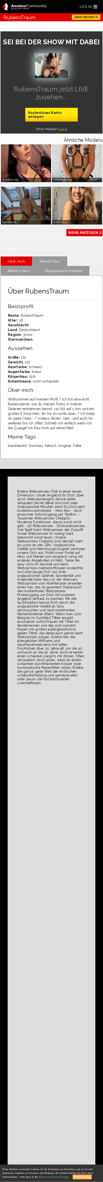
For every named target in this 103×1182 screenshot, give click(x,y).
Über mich (16, 261)
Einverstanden (82, 1177)
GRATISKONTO (86, 17)
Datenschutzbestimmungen (54, 1177)
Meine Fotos (50, 261)
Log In (63, 129)
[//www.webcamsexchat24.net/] (24, 7)
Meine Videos (19, 271)
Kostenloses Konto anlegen (45, 114)
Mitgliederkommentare (63, 271)
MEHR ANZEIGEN (83, 233)
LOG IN (86, 7)
